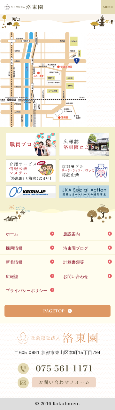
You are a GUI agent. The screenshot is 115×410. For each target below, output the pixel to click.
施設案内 (71, 234)
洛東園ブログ (75, 248)
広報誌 (12, 276)
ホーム (12, 234)
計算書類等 (73, 262)
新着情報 (14, 262)
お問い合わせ (75, 276)
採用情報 (14, 248)
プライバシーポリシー (26, 290)
